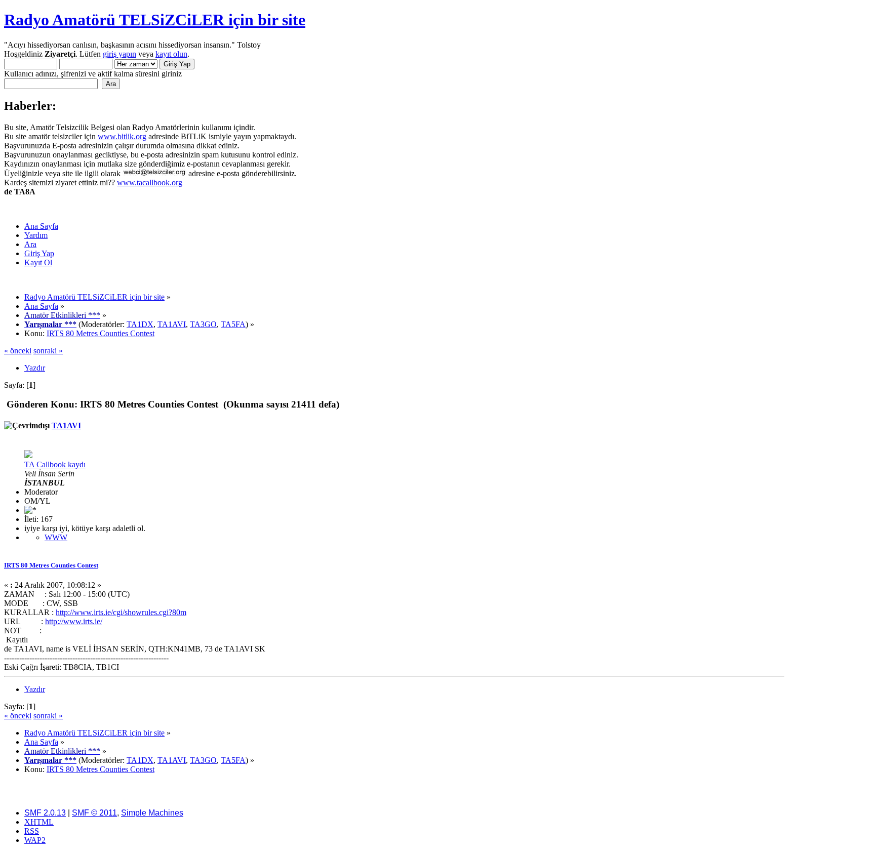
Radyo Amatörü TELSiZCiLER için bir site (154, 20)
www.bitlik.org (122, 136)
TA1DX (140, 324)
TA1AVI (171, 324)
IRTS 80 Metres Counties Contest (51, 565)
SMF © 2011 (94, 812)
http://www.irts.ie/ (73, 621)
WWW (56, 537)
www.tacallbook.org (149, 182)
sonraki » (48, 350)
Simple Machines (152, 812)
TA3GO (203, 324)
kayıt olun (171, 54)
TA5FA (233, 324)
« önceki (17, 350)
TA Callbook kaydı (55, 464)
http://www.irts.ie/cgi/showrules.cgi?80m (121, 612)
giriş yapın (119, 54)
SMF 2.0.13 (45, 812)
